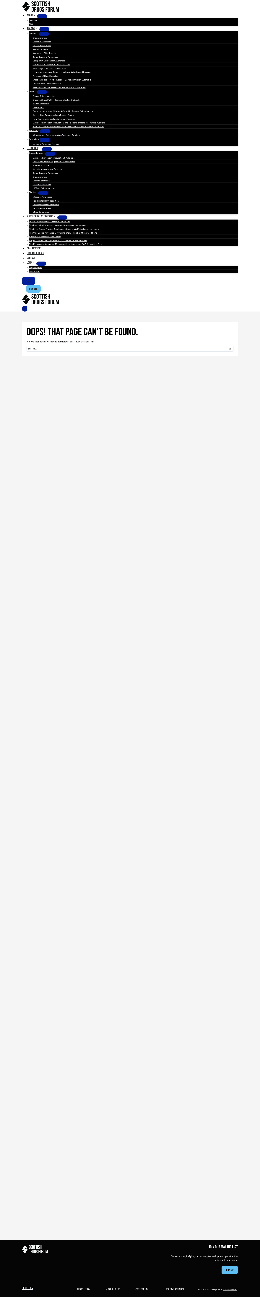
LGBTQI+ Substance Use (44, 188)
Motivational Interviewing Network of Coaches (49, 221)
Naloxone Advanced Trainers (46, 144)
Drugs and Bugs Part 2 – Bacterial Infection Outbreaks (56, 100)
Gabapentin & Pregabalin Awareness (49, 61)
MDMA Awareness (41, 212)
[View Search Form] (28, 281)
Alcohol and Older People (44, 53)
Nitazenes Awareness (42, 197)
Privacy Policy (83, 1288)
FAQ (31, 24)
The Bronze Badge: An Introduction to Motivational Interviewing (57, 225)
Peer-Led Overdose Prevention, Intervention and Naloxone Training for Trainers (68, 126)
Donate (33, 288)
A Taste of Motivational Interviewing (45, 236)
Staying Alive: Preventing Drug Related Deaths (53, 115)
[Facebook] (23, 1288)
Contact (31, 258)
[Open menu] (24, 309)
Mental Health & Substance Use (47, 84)
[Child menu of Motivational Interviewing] (62, 217)
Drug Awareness (40, 38)
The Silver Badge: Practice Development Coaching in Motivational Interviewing (64, 229)
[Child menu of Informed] (44, 34)
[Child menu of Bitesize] (43, 193)
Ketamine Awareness (42, 45)
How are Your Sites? (42, 165)
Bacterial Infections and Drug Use (47, 169)
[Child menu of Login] (41, 264)
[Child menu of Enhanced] (45, 131)
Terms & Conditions (174, 1288)
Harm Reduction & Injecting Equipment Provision (54, 119)
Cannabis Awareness (42, 42)
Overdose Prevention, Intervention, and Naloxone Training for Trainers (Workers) (69, 123)
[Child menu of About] (42, 16)
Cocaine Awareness (41, 181)
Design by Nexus (230, 1289)
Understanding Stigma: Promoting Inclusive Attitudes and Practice (62, 72)
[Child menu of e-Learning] (47, 149)
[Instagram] (26, 1288)
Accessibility (142, 1288)
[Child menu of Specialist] (45, 140)
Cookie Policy (113, 1288)
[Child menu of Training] (44, 29)
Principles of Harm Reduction (45, 76)
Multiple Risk (38, 107)
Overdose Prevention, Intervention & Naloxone (54, 158)
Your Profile (34, 271)
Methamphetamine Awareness (46, 204)
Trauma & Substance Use (44, 96)
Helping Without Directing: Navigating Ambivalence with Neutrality (58, 240)
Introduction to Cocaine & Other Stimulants (51, 64)
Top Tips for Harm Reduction (46, 201)
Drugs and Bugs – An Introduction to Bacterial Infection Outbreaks (62, 80)
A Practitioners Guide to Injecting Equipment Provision (56, 135)
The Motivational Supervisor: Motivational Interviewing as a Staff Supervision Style (65, 244)
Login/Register (35, 267)
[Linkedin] (31, 1288)
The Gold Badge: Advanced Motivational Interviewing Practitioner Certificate (63, 233)
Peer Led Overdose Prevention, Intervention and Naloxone (59, 87)
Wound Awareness (41, 104)
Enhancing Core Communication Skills (49, 68)
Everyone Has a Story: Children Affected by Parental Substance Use (63, 111)
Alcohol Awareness (41, 49)
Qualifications (34, 248)
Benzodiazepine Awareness (45, 57)
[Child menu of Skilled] (42, 92)
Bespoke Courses (35, 253)
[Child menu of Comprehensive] (50, 154)
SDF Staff (33, 20)
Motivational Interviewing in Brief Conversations (54, 161)
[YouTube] (29, 1288)
